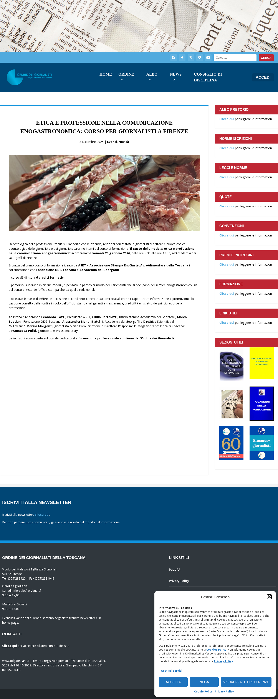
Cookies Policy (216, 649)
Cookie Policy (203, 691)
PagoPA (174, 569)
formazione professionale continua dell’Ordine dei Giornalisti (126, 338)
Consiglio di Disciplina (208, 77)
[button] (269, 597)
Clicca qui (226, 119)
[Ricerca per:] (235, 57)
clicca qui (42, 514)
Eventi (112, 142)
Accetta (173, 682)
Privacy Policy (223, 661)
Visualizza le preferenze (246, 682)
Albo (151, 74)
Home (105, 74)
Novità (124, 142)
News (176, 74)
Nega (204, 682)
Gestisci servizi (171, 671)
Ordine (126, 74)
